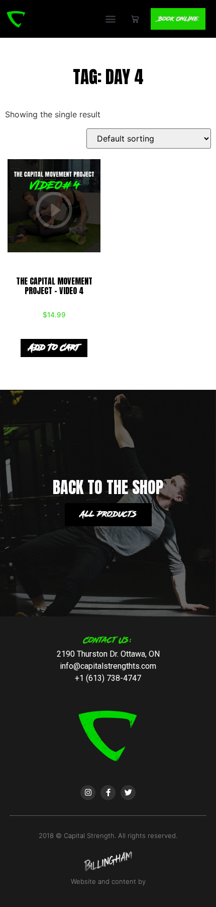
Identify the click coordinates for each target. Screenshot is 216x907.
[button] (110, 19)
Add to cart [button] (54, 347)
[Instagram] (87, 792)
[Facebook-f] (108, 792)
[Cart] (135, 19)
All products (108, 514)
